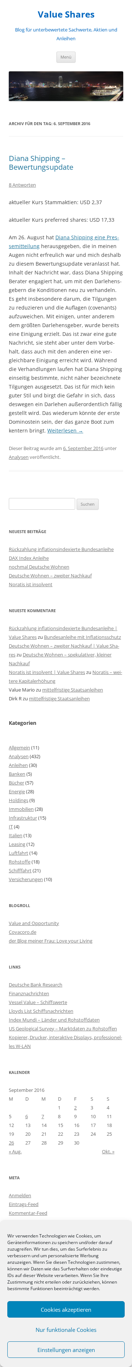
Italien (15, 835)
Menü (66, 57)
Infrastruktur (23, 817)
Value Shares (66, 14)
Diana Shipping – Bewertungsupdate (41, 162)
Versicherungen (26, 879)
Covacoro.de (22, 932)
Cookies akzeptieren (66, 1309)
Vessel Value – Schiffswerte (38, 1002)
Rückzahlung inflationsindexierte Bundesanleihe (61, 549)
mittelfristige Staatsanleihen (72, 689)
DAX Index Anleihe (29, 558)
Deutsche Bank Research (35, 984)
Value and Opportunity (34, 923)
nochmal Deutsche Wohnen (39, 566)
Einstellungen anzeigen (66, 1349)
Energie (17, 791)
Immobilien (21, 809)
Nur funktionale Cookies (66, 1329)
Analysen (19, 457)
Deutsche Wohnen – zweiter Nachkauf (50, 575)
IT (11, 826)
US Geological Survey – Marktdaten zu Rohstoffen (63, 1028)
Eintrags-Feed (23, 1204)
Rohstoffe (19, 861)
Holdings (18, 800)
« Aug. (15, 1151)
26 (11, 1142)
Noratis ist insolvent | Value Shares (47, 672)
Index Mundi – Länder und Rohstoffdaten (54, 1019)
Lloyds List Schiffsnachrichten (41, 1011)
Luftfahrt (18, 853)
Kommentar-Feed (28, 1213)
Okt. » (108, 1151)
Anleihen (18, 765)
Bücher (16, 782)
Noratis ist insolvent (30, 584)
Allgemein (19, 747)
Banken (17, 774)
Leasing (17, 844)
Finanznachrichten (29, 993)
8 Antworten (22, 184)
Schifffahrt (20, 870)
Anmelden (20, 1195)
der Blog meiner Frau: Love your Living (50, 940)
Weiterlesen (65, 430)
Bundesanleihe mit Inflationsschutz (82, 637)
